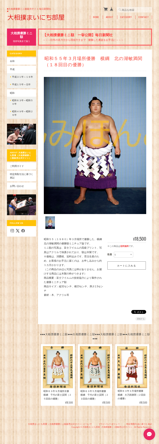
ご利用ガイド (17, 166)
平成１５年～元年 (21, 84)
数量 (109, 254)
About (109, 17)
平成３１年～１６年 (22, 77)
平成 (12, 69)
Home (96, 17)
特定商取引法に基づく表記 (21, 176)
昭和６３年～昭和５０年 (22, 102)
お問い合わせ (17, 186)
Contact (143, 17)
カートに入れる (126, 265)
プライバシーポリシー (109, 424)
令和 (12, 61)
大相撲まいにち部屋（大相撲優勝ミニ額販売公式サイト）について (60, 424)
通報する (141, 319)
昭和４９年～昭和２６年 (22, 113)
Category (126, 17)
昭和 (12, 93)
